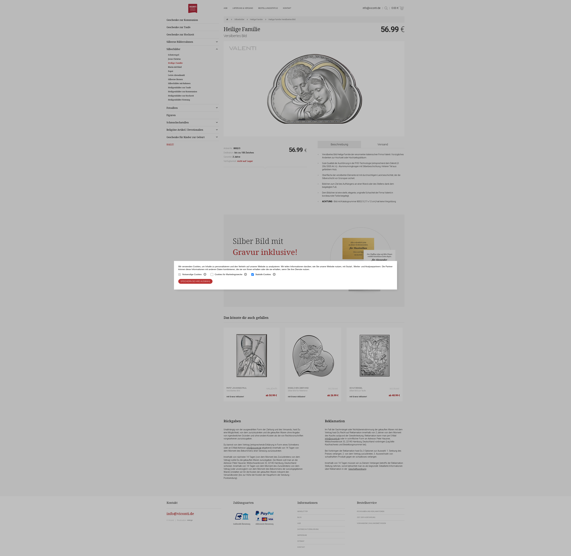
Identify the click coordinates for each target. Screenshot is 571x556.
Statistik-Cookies (263, 274)
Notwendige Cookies (192, 274)
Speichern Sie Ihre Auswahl (195, 281)
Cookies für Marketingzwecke (228, 274)
